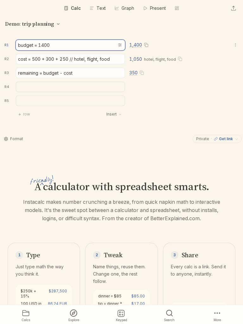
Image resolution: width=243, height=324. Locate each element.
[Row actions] (235, 45)
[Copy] (146, 45)
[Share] (233, 8)
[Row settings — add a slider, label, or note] (120, 45)
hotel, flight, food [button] (160, 59)
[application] (121, 83)
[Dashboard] (177, 8)
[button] (7, 45)
